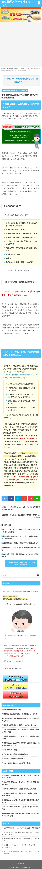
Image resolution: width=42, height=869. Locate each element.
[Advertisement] (21, 45)
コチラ (27, 118)
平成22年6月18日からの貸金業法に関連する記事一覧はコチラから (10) (21, 815)
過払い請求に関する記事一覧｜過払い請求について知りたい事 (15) (20, 776)
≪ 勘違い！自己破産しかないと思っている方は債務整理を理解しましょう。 (21, 508)
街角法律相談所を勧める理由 (12, 709)
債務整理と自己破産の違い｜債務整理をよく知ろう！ (20, 714)
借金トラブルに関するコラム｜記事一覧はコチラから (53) (20, 808)
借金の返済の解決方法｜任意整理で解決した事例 (19, 789)
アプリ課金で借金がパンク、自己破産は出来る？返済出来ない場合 (20, 731)
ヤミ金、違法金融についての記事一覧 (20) (16, 763)
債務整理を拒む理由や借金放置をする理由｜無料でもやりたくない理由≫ (21, 516)
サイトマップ (21, 863)
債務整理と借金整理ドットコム (17, 3)
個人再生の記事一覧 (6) (10, 750)
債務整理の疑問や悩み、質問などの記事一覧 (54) (19, 725)
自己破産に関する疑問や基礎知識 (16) (15, 754)
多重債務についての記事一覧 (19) (13, 758)
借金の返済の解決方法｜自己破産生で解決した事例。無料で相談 (20, 794)
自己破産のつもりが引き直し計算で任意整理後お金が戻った (20, 801)
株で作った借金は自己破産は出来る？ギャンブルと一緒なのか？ (20, 720)
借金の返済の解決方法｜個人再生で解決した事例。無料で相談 (20, 783)
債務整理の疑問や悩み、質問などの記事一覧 (15, 90)
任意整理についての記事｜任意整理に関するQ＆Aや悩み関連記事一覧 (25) (21, 744)
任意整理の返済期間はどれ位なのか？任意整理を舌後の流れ (20, 737)
